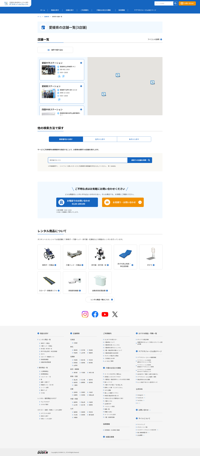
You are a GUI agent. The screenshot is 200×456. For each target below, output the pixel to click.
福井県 (91, 380)
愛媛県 (91, 405)
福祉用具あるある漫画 (143, 379)
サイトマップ (141, 424)
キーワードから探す (110, 414)
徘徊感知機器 (44, 359)
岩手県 (83, 350)
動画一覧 (107, 409)
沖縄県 (75, 417)
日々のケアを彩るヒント (144, 370)
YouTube (139, 400)
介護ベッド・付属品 (46, 346)
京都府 (83, 392)
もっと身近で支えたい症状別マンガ (147, 382)
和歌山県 (91, 395)
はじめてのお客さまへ (111, 339)
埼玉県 (91, 360)
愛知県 (91, 382)
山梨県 (75, 365)
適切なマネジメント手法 (144, 361)
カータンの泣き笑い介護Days (113, 374)
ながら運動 (108, 390)
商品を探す (44, 333)
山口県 (75, 405)
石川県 (83, 380)
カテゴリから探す (46, 413)
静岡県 (83, 382)
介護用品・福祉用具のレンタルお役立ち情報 (117, 379)
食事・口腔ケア (45, 382)
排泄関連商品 (44, 374)
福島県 (91, 353)
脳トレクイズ (108, 382)
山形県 (83, 353)
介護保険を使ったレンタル (112, 345)
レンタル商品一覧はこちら (100, 299)
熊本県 (91, 412)
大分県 (75, 415)
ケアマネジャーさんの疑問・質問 (146, 377)
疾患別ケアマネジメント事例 (145, 366)
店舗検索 (46, 16)
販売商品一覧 (43, 367)
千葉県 (83, 372)
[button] (104, 94)
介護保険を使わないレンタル (113, 347)
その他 (43, 393)
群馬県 (75, 362)
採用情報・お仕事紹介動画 (112, 430)
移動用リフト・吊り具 (47, 385)
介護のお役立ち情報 (113, 368)
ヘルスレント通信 (110, 406)
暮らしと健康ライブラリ (111, 393)
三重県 (75, 385)
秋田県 (75, 353)
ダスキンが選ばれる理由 (111, 356)
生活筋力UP (108, 404)
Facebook (140, 398)
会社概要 (139, 435)
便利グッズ (44, 390)
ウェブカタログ (45, 402)
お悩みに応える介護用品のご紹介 (114, 398)
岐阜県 (75, 382)
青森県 (75, 350)
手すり (43, 354)
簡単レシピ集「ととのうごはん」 (114, 387)
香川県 (83, 405)
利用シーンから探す (46, 419)
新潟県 (91, 362)
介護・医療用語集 (110, 417)
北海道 (75, 343)
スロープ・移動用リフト (47, 357)
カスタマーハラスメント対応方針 (146, 430)
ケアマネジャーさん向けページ (150, 351)
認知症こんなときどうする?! (113, 377)
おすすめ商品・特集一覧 (148, 333)
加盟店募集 (110, 437)
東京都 (75, 372)
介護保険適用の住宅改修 (111, 353)
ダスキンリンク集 (142, 427)
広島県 (91, 402)
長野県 (83, 362)
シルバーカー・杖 (46, 377)
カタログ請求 (44, 404)
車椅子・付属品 (45, 343)
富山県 (75, 380)
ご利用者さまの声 (110, 358)
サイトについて (144, 418)
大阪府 (91, 392)
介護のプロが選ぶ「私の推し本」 (114, 385)
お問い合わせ (189, 3)
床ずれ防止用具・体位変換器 (49, 351)
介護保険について (110, 342)
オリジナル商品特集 (143, 339)
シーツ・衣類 (44, 387)
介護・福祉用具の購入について (113, 350)
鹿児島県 (91, 415)
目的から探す (44, 416)
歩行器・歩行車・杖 (46, 348)
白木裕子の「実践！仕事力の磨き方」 (148, 374)
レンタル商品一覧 (45, 339)
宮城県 (91, 350)
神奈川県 (91, 372)
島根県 (75, 402)
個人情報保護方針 (142, 432)
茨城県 (75, 360)
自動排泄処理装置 (46, 362)
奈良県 (83, 395)
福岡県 (75, 412)
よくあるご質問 (109, 361)
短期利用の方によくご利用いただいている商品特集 (149, 343)
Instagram (140, 395)
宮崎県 (83, 415)
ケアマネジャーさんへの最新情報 (146, 357)
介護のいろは (108, 401)
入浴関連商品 (44, 371)
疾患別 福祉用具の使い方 (112, 395)
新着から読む (108, 412)
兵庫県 (75, 395)
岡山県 (83, 402)
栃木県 (83, 360)
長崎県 (83, 412)
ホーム (39, 16)
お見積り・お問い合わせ (124, 202)
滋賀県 (75, 392)
